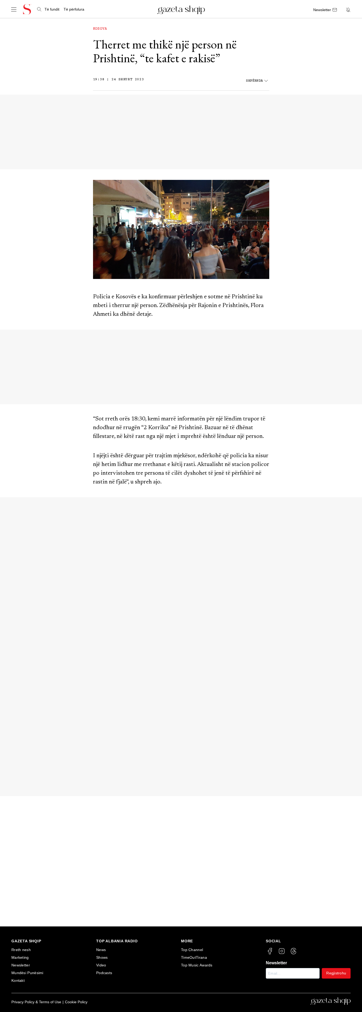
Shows (102, 957)
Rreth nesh (21, 950)
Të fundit (52, 9)
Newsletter (20, 965)
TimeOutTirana (194, 957)
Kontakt (18, 980)
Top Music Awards (197, 965)
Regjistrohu (336, 973)
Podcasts (104, 973)
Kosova (100, 29)
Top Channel (192, 950)
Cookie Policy (76, 1002)
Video (101, 965)
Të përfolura (74, 9)
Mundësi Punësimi (27, 973)
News (101, 950)
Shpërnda (254, 81)
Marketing (20, 957)
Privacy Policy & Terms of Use (36, 1002)
